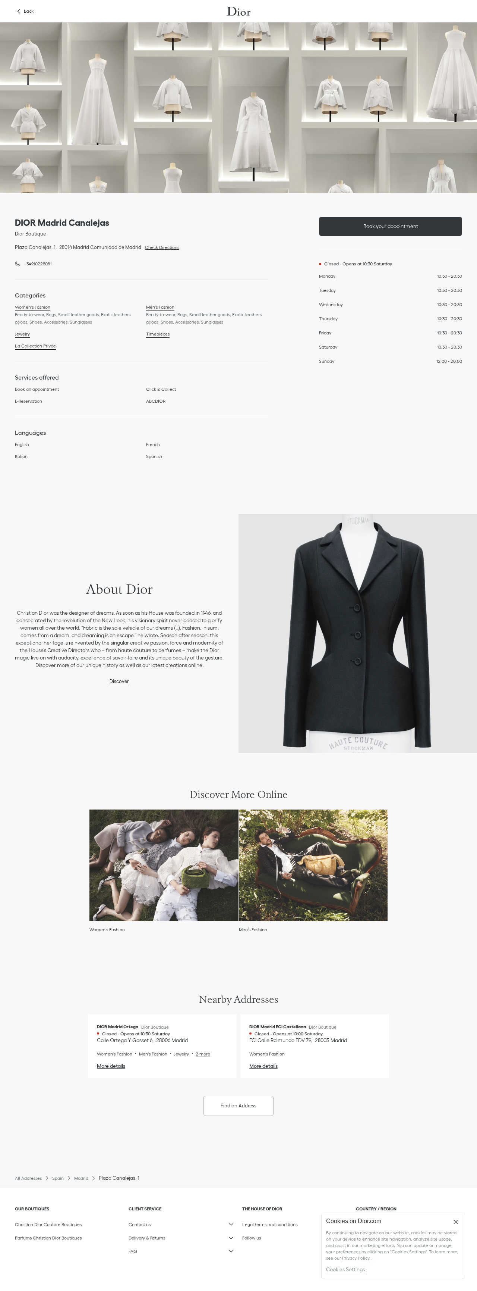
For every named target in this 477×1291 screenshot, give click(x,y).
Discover (119, 681)
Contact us (164, 1223)
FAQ (164, 1250)
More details (111, 1066)
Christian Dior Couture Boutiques (48, 1224)
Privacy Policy (356, 1258)
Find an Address (238, 1105)
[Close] (455, 1221)
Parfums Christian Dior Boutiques (48, 1237)
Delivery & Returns (164, 1236)
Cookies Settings (345, 1269)
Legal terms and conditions (277, 1223)
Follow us (277, 1236)
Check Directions (160, 247)
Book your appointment (390, 226)
